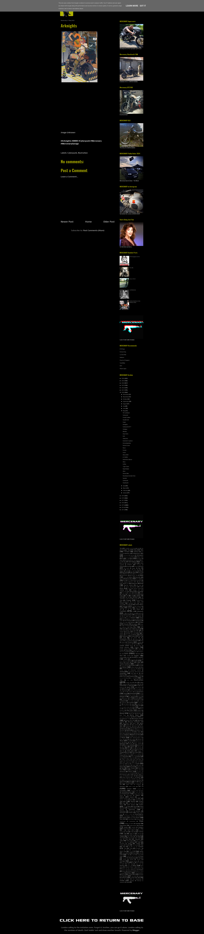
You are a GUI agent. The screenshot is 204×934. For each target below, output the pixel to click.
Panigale (122, 752)
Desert (133, 617)
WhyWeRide (122, 869)
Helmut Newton (135, 667)
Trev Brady (135, 845)
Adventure (127, 553)
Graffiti (125, 659)
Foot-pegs (138, 645)
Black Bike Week (129, 573)
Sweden (126, 827)
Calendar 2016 (123, 591)
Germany (128, 651)
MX (132, 740)
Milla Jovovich (135, 724)
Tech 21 (132, 833)
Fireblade (139, 642)
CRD (121, 609)
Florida (131, 645)
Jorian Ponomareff (134, 690)
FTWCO (132, 648)
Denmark (122, 617)
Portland (138, 756)
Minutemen (128, 726)
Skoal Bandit (138, 800)
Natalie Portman (138, 742)
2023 (123, 385)
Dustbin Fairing (129, 630)
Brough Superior (124, 581)
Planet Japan (123, 368)
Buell (141, 583)
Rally (123, 768)
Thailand (122, 836)
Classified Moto (132, 603)
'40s (138, 548)
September (126, 401)
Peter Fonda (130, 753)
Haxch (127, 665)
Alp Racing (127, 560)
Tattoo (140, 831)
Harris (135, 664)
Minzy (135, 726)
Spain (128, 806)
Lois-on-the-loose (125, 705)
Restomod (122, 771)
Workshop (127, 873)
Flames (135, 643)
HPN (132, 673)
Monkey (125, 431)
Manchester (139, 711)
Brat (142, 579)
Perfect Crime (126, 445)
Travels (127, 845)
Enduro (133, 636)
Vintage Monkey (133, 861)
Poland (126, 756)
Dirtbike (140, 622)
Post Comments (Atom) (93, 230)
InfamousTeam (133, 684)
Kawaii (125, 693)
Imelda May (129, 682)
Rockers (138, 777)
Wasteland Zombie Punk (129, 476)
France (136, 647)
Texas (133, 835)
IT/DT (127, 685)
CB (132, 595)
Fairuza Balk (138, 639)
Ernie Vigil (140, 636)
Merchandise (126, 723)
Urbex (140, 853)
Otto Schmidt (140, 749)
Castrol (135, 594)
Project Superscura (126, 762)
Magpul (139, 710)
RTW (135, 781)
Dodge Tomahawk (125, 625)
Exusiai (124, 450)
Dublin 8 (130, 629)
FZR (133, 650)
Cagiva (129, 588)
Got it (143, 6)
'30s (134, 548)
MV (128, 740)
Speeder (125, 478)
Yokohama (140, 876)
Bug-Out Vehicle (128, 585)
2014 (123, 507)
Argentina (129, 563)
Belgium (121, 571)
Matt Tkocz (123, 715)
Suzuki (141, 825)
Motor (127, 734)
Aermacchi (126, 555)
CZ (124, 613)
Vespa (141, 856)
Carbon (135, 593)
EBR (137, 630)
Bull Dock (139, 585)
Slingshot (133, 801)
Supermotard (123, 825)
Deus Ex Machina (132, 619)
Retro (130, 771)
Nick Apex (127, 745)
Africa (132, 557)
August (125, 403)
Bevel (136, 571)
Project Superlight (139, 760)
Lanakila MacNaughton (135, 699)
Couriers (130, 607)
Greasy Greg (123, 351)
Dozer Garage (140, 625)
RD (127, 770)
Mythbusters (139, 740)
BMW (141, 575)
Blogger (136, 930)
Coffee (124, 464)
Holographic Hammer (135, 670)
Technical (122, 835)
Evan (124, 637)
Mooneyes (122, 730)
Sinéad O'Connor (124, 798)
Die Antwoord (128, 620)
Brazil (124, 580)
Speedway (138, 808)
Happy (138, 662)
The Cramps (130, 836)
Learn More (132, 6)
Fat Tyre (127, 640)
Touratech (122, 843)
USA (121, 854)
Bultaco (128, 586)
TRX (137, 848)
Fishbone (129, 643)
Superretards (133, 825)
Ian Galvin (139, 676)
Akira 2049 (125, 454)
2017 (123, 500)
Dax (120, 616)
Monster (132, 729)
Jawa (121, 688)
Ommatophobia (127, 443)
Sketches (129, 800)
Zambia (121, 879)
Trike (124, 846)
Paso (142, 752)
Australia (129, 566)
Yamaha (124, 876)
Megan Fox (126, 718)
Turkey (127, 850)
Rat (121, 770)
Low (133, 707)
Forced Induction (124, 647)
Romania (126, 780)
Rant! (139, 768)
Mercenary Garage (137, 718)
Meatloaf (128, 717)
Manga (122, 713)
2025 (123, 380)
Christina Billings (136, 601)
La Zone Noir (123, 354)
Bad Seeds (126, 568)
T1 (123, 830)
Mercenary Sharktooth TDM (135, 721)
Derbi (128, 617)
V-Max (128, 854)
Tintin (121, 839)
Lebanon (140, 702)
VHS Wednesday (130, 858)
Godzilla (129, 655)
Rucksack (123, 783)
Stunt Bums (131, 819)
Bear (140, 569)
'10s (126, 548)
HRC (137, 673)
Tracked (138, 843)
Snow (123, 803)
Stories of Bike (128, 814)
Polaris (132, 756)
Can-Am (124, 593)
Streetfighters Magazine (130, 816)
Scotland (139, 788)
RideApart (124, 774)
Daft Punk (133, 613)
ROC (133, 777)
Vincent (138, 859)
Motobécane (131, 733)
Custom (123, 611)
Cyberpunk (72, 153)
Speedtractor (131, 808)
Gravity (139, 659)
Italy (132, 685)
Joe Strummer (123, 690)
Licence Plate (140, 704)
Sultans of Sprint (129, 823)
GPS (138, 657)
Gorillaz (128, 657)
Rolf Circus (135, 778)
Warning (122, 865)
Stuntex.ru (139, 819)
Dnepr (141, 624)
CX (133, 611)
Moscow (129, 731)
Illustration (83, 153)
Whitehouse (139, 868)
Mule (126, 739)
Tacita (140, 830)
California (131, 591)
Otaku (132, 749)
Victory (124, 859)
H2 (133, 662)
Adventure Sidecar (127, 459)
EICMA (137, 633)
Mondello (134, 727)
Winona (129, 869)
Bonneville (138, 577)
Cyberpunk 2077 (127, 426)
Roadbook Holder (129, 776)
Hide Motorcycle (132, 668)
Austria (136, 566)
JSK (125, 691)
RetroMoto (139, 771)
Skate (138, 798)
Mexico (134, 723)
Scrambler (123, 790)
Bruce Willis (133, 581)
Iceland (126, 678)
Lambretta (125, 699)
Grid (124, 436)
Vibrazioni (140, 858)
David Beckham (138, 614)
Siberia (121, 795)
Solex (136, 803)
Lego (132, 704)
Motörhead (122, 736)
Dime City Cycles (124, 622)
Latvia (129, 701)
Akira (124, 461)
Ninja (133, 745)
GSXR (135, 661)
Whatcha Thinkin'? (129, 867)
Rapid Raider (126, 469)
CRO (126, 609)
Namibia (125, 742)
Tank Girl (133, 831)
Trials (141, 845)
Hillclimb (140, 668)
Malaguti (126, 711)
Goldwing (122, 657)
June (124, 408)
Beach (135, 569)
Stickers (131, 812)
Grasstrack (133, 659)
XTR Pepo (122, 349)
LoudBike (128, 707)
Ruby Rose (140, 781)
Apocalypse (132, 561)
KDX (141, 693)
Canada (130, 593)
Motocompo (139, 733)
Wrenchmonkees (139, 873)
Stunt (137, 817)
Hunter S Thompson (138, 675)
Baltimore (129, 569)
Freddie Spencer (124, 648)
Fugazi (139, 648)
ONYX (121, 749)
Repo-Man (138, 770)
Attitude (122, 566)
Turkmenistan (134, 850)
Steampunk (123, 812)
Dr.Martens (124, 627)
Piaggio (121, 755)
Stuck (131, 817)
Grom (126, 660)
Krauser (125, 698)
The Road (138, 836)
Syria (132, 828)
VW (127, 862)
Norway (139, 746)
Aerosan (132, 555)
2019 (123, 495)
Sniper (124, 422)
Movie (123, 737)
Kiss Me (131, 267)
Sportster (132, 809)
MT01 (131, 737)
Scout (124, 452)
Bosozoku (129, 579)
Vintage (122, 861)
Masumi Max (132, 713)
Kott (121, 698)
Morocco (122, 731)
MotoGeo (122, 734)
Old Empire (139, 748)
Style (141, 821)
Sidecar (122, 797)
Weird (134, 865)
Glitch (121, 655)
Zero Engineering (136, 879)
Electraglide (128, 634)
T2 (127, 830)
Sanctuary (122, 786)
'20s (130, 548)
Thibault (130, 837)
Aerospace (140, 555)
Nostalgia (122, 748)
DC (125, 616)
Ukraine (141, 851)
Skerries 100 (122, 800)
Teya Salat (139, 835)
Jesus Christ (133, 278)
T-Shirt (141, 828)
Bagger (133, 568)
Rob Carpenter (139, 776)
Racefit (132, 766)
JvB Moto (130, 691)
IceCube (121, 678)
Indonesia (124, 684)
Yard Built (134, 876)
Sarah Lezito (132, 786)
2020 (123, 392)
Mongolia (141, 727)
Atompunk (138, 564)
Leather (131, 702)
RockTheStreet (123, 778)
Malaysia (132, 711)
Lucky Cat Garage (128, 708)
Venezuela (135, 856)
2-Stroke (126, 551)
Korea (139, 696)
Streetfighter (139, 814)
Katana (140, 691)
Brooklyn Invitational (137, 580)
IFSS (128, 680)
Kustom (137, 698)
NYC (128, 748)
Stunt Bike (122, 819)
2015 (123, 505)
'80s (135, 550)
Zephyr (127, 879)
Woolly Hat (130, 871)
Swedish (133, 827)
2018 (123, 498)
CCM (126, 598)
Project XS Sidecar (138, 762)
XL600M (130, 874)
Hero (142, 667)
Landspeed (122, 701)
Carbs (141, 593)
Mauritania (122, 717)
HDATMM (141, 665)
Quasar (140, 765)
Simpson (132, 797)
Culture (138, 609)
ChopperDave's (139, 600)
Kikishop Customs (131, 695)
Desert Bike (126, 473)
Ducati (137, 629)
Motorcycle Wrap (136, 734)
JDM (132, 688)
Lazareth (141, 701)
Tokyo (121, 840)
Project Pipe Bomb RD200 (126, 760)
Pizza (121, 756)
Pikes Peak (127, 755)
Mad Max (130, 710)
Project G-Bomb (126, 759)
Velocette (129, 856)
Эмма (127, 882)
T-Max (136, 828)
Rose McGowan (138, 780)
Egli (127, 633)
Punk (137, 763)
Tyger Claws (126, 466)
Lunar (136, 708)
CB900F (138, 595)
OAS (134, 748)
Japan (128, 687)
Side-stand (129, 795)
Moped (128, 730)
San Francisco (137, 784)
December (126, 394)
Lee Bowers (126, 704)
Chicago (135, 598)
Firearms (130, 642)
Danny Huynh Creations (126, 614)
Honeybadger (131, 671)
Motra (129, 736)
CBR (121, 597)
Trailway (122, 845)
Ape (125, 561)
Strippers (124, 817)
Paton (123, 753)
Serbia (136, 792)
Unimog (124, 853)
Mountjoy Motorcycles (138, 736)
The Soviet (122, 837)
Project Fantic (140, 758)
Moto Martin (123, 733)
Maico (121, 711)
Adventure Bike (138, 553)
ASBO (135, 563)
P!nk (123, 750)
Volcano (141, 861)
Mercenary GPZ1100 (129, 720)
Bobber (130, 577)
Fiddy (142, 640)
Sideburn (122, 357)
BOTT (137, 579)
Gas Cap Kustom (139, 650)
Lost (139, 705)
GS (130, 660)
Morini (140, 730)
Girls (126, 653)
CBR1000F (135, 597)
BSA (140, 581)
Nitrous (139, 745)
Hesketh (124, 668)
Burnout (134, 586)
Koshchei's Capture (128, 440)
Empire (141, 634)
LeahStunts (124, 702)
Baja (139, 568)
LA (142, 698)
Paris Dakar (135, 752)
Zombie (122, 880)
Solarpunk (131, 803)
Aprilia (141, 561)
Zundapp (132, 880)
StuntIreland (132, 821)
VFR (123, 858)
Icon (135, 678)
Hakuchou (125, 438)
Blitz (142, 573)
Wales (138, 862)
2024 (123, 383)
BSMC (121, 583)
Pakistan (139, 750)
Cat (127, 595)
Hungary (129, 675)
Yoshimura (124, 877)
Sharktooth (125, 482)
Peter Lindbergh (138, 753)
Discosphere (134, 624)
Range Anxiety (131, 768)
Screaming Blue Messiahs (137, 790)
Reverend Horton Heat (125, 773)
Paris (128, 752)
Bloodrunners (124, 575)
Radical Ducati (140, 766)
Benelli (127, 571)
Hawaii (122, 665)
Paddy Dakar (130, 750)
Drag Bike (132, 627)
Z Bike (138, 877)
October (125, 399)
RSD (130, 781)
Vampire (139, 854)
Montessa (139, 729)
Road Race (136, 774)
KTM (130, 698)
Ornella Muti (127, 749)
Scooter (129, 789)
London (133, 705)
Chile (140, 598)
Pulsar (132, 763)
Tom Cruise (130, 840)
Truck (131, 848)
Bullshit (121, 586)
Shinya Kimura (137, 793)
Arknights (125, 424)
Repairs (132, 770)
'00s (121, 548)
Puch (128, 763)
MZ (120, 742)
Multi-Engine (132, 739)
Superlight (138, 823)
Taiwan (121, 831)
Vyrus (133, 862)
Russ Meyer (136, 783)
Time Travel (137, 837)
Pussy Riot (122, 765)
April (124, 485)
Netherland (123, 743)
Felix (132, 640)
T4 (135, 830)
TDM (125, 833)
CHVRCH (122, 603)
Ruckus (129, 783)
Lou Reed (122, 707)
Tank (126, 831)
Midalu (128, 724)
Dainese (140, 613)
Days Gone (125, 433)
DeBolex (139, 616)
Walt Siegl (130, 864)
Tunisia (121, 850)
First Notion (122, 643)
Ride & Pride (140, 773)
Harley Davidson (125, 664)
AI (122, 558)
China (121, 600)
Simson (139, 797)
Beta (132, 571)
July (124, 406)
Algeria (121, 560)
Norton (132, 746)
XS (135, 874)
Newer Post (67, 221)
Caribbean (129, 594)
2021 (123, 390)
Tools (139, 842)
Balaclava (122, 569)
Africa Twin (140, 557)
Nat (130, 742)
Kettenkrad (122, 695)
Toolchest (131, 842)
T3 (130, 830)
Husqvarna (132, 676)
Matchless (139, 713)
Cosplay (122, 607)
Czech (128, 613)
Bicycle (141, 571)
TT (140, 848)
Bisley (121, 573)
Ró (130, 774)
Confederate (133, 290)
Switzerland (126, 828)
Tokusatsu (137, 839)
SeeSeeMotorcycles (127, 792)
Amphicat (137, 560)
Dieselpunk (138, 620)
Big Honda (124, 572)
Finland (123, 642)
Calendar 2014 (124, 590)
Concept (125, 606)
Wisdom (141, 869)
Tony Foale (124, 842)
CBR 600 (127, 597)
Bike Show (133, 572)
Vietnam (132, 859)
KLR (134, 696)
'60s (123, 550)
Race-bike (123, 766)
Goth (132, 657)
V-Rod (133, 854)
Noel (125, 746)
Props (123, 763)
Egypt (131, 633)
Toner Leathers (139, 840)
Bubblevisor (134, 583)
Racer (124, 448)
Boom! (121, 579)
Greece (121, 660)
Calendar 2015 (136, 590)
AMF (133, 560)
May (124, 410)
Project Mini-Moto (136, 759)
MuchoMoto (138, 737)
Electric (135, 634)
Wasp (128, 865)
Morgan (135, 730)
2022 (123, 387)
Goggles (136, 655)
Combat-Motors (139, 604)
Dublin (123, 629)
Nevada (130, 743)
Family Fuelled (126, 417)
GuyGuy (127, 662)
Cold (131, 604)
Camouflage (140, 591)
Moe (129, 727)
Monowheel (124, 729)
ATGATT (129, 564)
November (126, 396)
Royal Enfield (123, 781)
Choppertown (125, 601)
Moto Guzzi (137, 731)
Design (141, 617)
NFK (121, 365)
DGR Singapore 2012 (135, 256)
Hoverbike (123, 673)
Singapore (133, 798)
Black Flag (137, 573)
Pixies (140, 755)
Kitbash (122, 696)
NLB (120, 746)
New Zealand (138, 743)
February (125, 490)
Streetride (140, 816)
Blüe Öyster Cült (134, 575)
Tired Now (128, 839)
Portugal (122, 758)
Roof (131, 780)
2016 (123, 502)
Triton (134, 846)
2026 (123, 378)
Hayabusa (133, 665)
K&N (136, 691)
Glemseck (137, 653)
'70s (128, 550)
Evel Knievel (134, 637)
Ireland (121, 685)
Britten (128, 580)
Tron (125, 848)
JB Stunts (126, 688)
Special (135, 806)
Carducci (123, 594)
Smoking (141, 801)
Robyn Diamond (126, 777)
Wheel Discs (140, 867)
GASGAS (123, 651)
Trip (129, 846)
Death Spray (131, 616)
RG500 (133, 773)
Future (127, 650)
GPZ (142, 657)
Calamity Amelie (137, 588)
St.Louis (131, 811)
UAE (130, 851)
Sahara (127, 784)
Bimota (140, 572)
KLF (130, 696)
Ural (129, 853)
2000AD (136, 551)
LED (121, 704)
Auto (141, 566)
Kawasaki (133, 693)
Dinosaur (132, 622)
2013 (123, 509)
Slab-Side (123, 801)
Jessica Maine (138, 688)
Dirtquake (125, 624)
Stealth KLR (126, 420)
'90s (142, 550)
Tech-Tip (139, 833)
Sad (121, 784)
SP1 (124, 806)
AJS (127, 558)
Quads (133, 765)
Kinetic (139, 695)
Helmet (124, 667)
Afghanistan (126, 557)
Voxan (123, 862)
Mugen (121, 739)
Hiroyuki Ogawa (123, 670)
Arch (123, 563)
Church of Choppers (125, 360)
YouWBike (122, 363)
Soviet (141, 804)
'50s (142, 548)
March (124, 488)
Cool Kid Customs (136, 606)
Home (88, 221)
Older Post (109, 221)
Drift (142, 627)
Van (121, 856)
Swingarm (140, 827)
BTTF (126, 583)
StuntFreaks (123, 821)
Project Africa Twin (130, 758)
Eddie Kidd (135, 632)
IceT (132, 678)
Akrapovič (139, 558)
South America (131, 804)
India (135, 682)
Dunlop (121, 630)
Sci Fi (140, 786)
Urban (134, 853)
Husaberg (124, 676)
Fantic (121, 640)
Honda (122, 671)
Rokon (129, 778)
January (125, 492)
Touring (130, 843)
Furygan (121, 650)
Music (121, 741)
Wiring (134, 869)
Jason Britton (138, 687)
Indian (141, 682)
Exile (131, 639)
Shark (142, 792)
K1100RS (125, 457)
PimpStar (135, 755)
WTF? (123, 874)
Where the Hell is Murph (128, 868)
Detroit (124, 619)
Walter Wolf (138, 864)
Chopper (128, 600)
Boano (125, 577)
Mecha (135, 717)
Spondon (122, 809)
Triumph (140, 846)
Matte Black (134, 715)
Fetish (136, 640)
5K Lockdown (126, 412)
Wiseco (124, 871)
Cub (131, 609)
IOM (141, 684)
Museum (140, 739)
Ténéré (128, 835)
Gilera (135, 651)
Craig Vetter (138, 607)
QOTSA (128, 765)
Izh (137, 685)
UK (134, 851)
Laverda (135, 701)
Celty (130, 598)
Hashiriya (141, 664)
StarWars (137, 811)
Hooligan (125, 429)
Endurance (125, 636)
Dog (133, 625)
